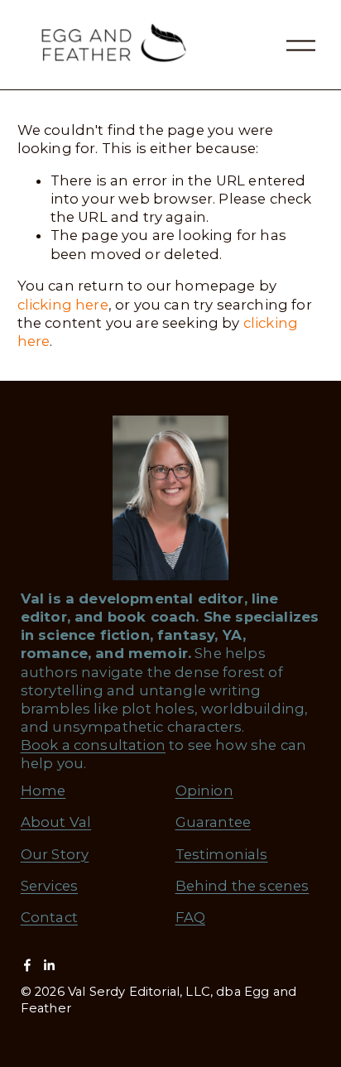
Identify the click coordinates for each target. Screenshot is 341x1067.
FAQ (190, 917)
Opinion (204, 790)
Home (43, 790)
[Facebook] (27, 965)
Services (49, 885)
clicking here (62, 304)
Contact (49, 917)
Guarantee (213, 822)
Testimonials (221, 854)
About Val (56, 822)
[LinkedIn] (48, 965)
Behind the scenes (242, 885)
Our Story (55, 854)
